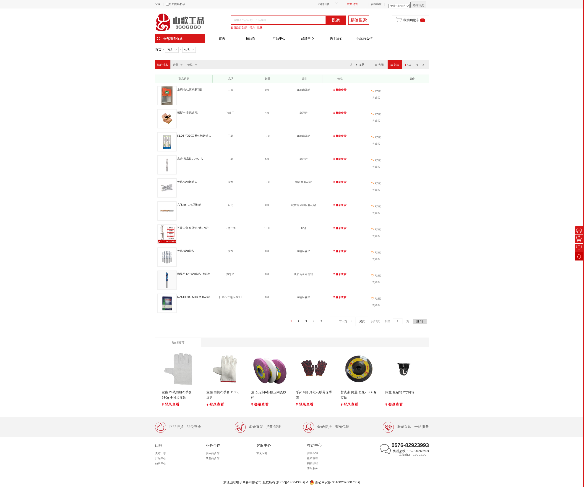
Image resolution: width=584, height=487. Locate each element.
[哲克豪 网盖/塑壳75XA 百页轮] (359, 369)
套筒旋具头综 (239, 27)
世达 (260, 27)
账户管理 (312, 458)
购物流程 (312, 463)
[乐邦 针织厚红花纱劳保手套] (314, 369)
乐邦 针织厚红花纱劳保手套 (314, 394)
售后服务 (312, 468)
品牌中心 (307, 38)
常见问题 (261, 453)
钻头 (187, 49)
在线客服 (376, 4)
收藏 (378, 91)
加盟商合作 (212, 458)
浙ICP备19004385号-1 (292, 482)
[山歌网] (185, 21)
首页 (222, 38)
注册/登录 (313, 453)
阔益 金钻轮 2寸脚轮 (400, 392)
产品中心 (279, 38)
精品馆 (250, 38)
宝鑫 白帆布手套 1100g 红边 (222, 394)
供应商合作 (365, 38)
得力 (252, 27)
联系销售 (352, 4)
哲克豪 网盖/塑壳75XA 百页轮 (358, 394)
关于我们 (336, 38)
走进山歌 (160, 453)
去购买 (376, 97)
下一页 (343, 321)
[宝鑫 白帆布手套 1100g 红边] (224, 369)
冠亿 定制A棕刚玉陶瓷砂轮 (268, 394)
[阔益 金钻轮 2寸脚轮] (403, 369)
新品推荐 (178, 342)
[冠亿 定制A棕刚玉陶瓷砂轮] (269, 369)
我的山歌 (323, 4)
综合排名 (162, 64)
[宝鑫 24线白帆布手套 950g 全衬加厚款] (180, 369)
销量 (175, 64)
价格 (190, 64)
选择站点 (418, 5)
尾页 (362, 321)
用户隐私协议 (177, 4)
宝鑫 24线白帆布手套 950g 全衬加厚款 (177, 394)
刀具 (170, 49)
